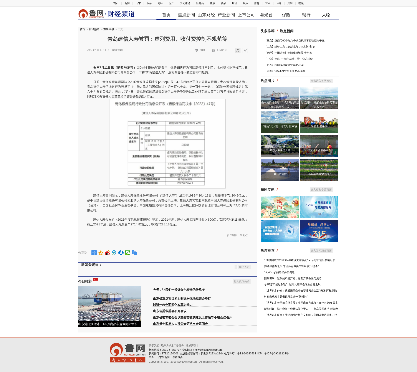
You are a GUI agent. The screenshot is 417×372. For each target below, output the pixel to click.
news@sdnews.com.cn (208, 349)
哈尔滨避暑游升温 (280, 150)
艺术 (267, 3)
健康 (212, 3)
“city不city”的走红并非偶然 (279, 272)
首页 (116, 3)
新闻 (127, 3)
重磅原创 (108, 29)
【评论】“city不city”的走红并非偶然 (284, 71)
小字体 (237, 50)
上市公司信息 (246, 15)
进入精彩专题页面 (321, 189)
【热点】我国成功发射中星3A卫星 (284, 64)
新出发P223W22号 (212, 353)
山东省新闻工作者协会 (170, 357)
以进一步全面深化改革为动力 (173, 304)
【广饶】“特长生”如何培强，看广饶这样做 (288, 58)
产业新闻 (226, 14)
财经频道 (94, 29)
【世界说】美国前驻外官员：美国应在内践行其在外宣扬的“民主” (301, 302)
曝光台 (266, 14)
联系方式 (166, 345)
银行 (306, 14)
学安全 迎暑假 (319, 126)
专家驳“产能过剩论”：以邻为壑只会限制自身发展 (292, 284)
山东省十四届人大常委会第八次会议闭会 (180, 323)
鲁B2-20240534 (246, 353)
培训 (234, 3)
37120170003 (170, 353)
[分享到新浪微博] (107, 252)
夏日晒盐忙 (280, 174)
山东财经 (206, 14)
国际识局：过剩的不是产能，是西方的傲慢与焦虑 (292, 278)
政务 (149, 3)
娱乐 (245, 3)
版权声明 (191, 345)
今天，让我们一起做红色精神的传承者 (179, 289)
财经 (160, 3)
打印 (202, 49)
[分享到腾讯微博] (114, 252)
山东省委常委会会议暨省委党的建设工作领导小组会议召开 (192, 317)
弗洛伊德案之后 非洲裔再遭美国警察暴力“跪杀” (291, 266)
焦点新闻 (186, 14)
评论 (278, 3)
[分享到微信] (128, 252)
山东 (138, 3)
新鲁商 (200, 3)
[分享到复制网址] (134, 252)
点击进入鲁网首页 (321, 80)
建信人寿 (244, 266)
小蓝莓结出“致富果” (319, 174)
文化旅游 (185, 3)
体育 (256, 3)
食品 (223, 3)
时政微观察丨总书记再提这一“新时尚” (286, 296)
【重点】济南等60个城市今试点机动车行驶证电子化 (294, 40)
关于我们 (154, 345)
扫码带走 (222, 49)
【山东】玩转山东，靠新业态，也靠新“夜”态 (289, 46)
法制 (290, 3)
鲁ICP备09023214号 (276, 353)
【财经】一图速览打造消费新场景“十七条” (288, 52)
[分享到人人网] (121, 252)
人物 (326, 14)
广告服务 (179, 345)
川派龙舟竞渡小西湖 (319, 150)
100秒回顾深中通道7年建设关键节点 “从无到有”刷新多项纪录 (299, 260)
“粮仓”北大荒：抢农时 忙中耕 (280, 126)
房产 (171, 3)
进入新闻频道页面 (321, 250)
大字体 (245, 50)
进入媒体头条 (242, 281)
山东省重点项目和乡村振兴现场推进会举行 (182, 298)
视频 (301, 3)
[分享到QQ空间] (101, 252)
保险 (286, 14)
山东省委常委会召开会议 (170, 311)
